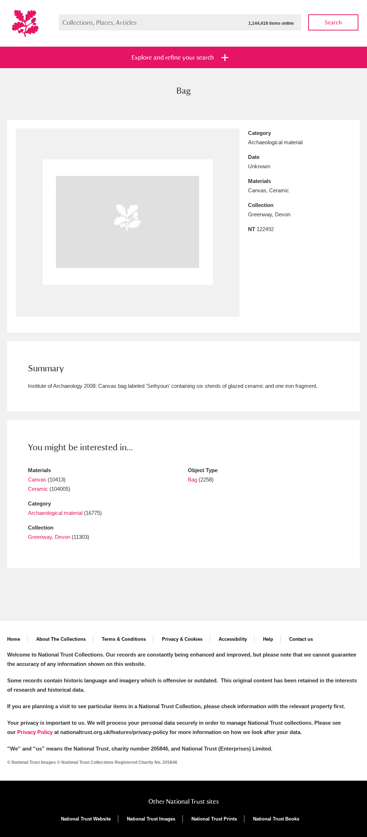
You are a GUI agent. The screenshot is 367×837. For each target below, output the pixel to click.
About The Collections (61, 639)
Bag (192, 479)
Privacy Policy (35, 732)
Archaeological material (55, 513)
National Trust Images (151, 819)
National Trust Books (276, 819)
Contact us (301, 639)
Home (13, 639)
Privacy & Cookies (182, 639)
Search (333, 22)
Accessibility (233, 639)
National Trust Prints (214, 819)
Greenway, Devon (49, 537)
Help (268, 639)
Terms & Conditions (124, 639)
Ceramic (38, 489)
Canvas (37, 479)
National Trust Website (86, 819)
